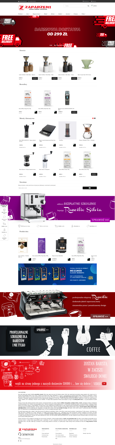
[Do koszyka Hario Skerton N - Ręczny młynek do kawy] (34, 174)
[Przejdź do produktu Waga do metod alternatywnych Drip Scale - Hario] (48, 130)
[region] (57, 31)
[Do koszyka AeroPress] (74, 145)
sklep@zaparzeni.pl (23, 1)
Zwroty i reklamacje (73, 436)
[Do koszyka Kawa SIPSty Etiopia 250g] (74, 174)
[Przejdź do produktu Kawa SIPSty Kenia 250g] (87, 159)
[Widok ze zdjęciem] (93, 118)
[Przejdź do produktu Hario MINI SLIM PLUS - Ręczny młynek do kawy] (28, 130)
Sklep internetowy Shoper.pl (57, 444)
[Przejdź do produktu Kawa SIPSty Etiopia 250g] (67, 159)
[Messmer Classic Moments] (57, 274)
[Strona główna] (35, 7)
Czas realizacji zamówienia (61, 436)
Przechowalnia (44, 436)
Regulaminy (71, 433)
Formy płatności (59, 433)
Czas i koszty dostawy (60, 435)
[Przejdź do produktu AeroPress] (67, 130)
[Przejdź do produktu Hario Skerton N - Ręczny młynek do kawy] (28, 159)
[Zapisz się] (90, 188)
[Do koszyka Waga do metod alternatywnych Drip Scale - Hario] (54, 145)
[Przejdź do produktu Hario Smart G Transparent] (48, 159)
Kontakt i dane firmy (87, 433)
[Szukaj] (88, 5)
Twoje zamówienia (45, 433)
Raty (56, 438)
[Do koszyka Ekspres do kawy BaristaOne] (75, 259)
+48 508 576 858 (32, 1)
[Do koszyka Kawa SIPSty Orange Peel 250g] (36, 112)
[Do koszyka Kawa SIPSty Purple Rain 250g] (55, 112)
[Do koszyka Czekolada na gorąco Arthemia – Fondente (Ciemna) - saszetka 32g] (36, 259)
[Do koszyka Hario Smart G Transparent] (54, 174)
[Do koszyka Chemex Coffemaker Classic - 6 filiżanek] (94, 145)
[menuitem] (21, 14)
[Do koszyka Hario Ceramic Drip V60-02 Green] (94, 78)
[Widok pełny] (94, 118)
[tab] (50, 45)
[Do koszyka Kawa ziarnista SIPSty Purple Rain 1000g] (55, 259)
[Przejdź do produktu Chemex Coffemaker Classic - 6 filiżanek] (87, 130)
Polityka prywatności (73, 435)
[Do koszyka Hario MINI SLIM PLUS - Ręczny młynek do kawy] (34, 145)
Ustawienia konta (45, 435)
